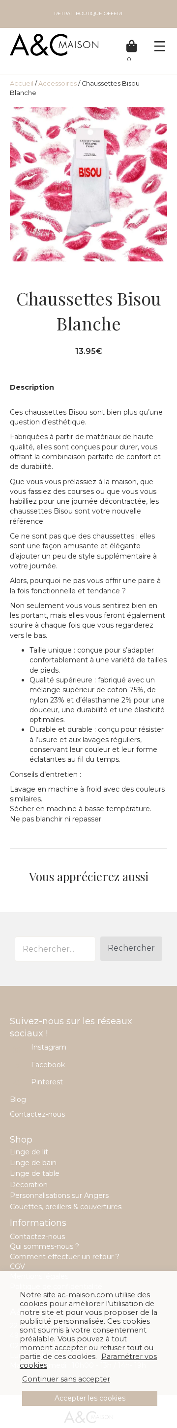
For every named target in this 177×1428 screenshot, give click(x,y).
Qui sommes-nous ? (44, 1246)
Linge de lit (29, 1151)
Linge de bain (33, 1162)
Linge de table (34, 1173)
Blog (18, 1099)
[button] (131, 948)
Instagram (48, 1047)
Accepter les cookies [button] (90, 1398)
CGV (17, 1266)
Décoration (29, 1184)
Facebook (48, 1064)
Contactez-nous (37, 1114)
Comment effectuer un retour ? (64, 1256)
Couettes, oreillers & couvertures (65, 1206)
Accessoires (57, 83)
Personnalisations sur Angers (59, 1195)
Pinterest (47, 1081)
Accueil (21, 83)
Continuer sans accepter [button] (66, 1379)
